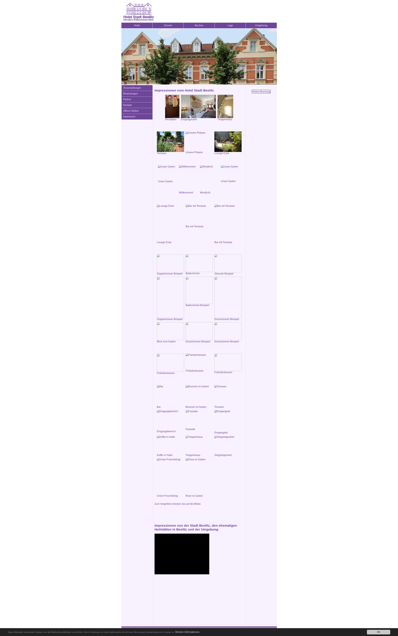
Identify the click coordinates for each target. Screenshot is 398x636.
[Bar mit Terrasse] (199, 215)
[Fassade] (199, 419)
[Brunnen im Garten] (199, 395)
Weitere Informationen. (187, 632)
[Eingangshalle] (198, 106)
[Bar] (170, 395)
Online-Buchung (261, 91)
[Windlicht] (209, 178)
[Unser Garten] (167, 172)
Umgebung (261, 25)
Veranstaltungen (132, 88)
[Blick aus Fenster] (170, 331)
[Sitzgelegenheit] (228, 445)
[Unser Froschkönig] (170, 476)
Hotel (137, 25)
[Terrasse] (170, 141)
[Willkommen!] (188, 178)
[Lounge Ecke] (228, 141)
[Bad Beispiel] (199, 290)
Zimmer (168, 25)
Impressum (129, 116)
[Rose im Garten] (199, 476)
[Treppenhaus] (199, 445)
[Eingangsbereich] (170, 420)
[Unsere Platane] (199, 141)
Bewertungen (130, 93)
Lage (230, 25)
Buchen (199, 25)
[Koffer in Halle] (170, 445)
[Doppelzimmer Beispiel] (170, 263)
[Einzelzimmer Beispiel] (228, 297)
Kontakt (127, 105)
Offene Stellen (131, 111)
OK (378, 632)
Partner (127, 99)
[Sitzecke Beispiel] (228, 263)
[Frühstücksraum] (199, 361)
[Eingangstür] (228, 420)
